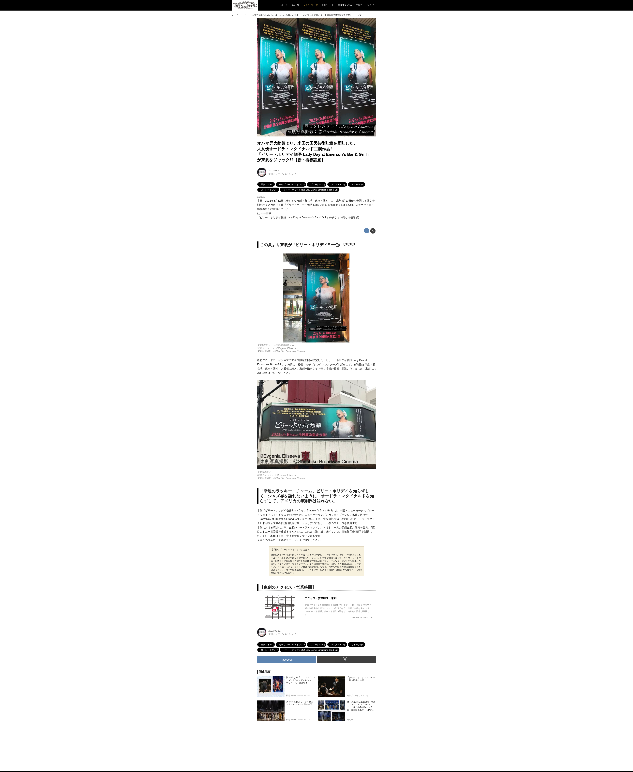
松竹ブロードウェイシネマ (282, 173)
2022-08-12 (274, 170)
